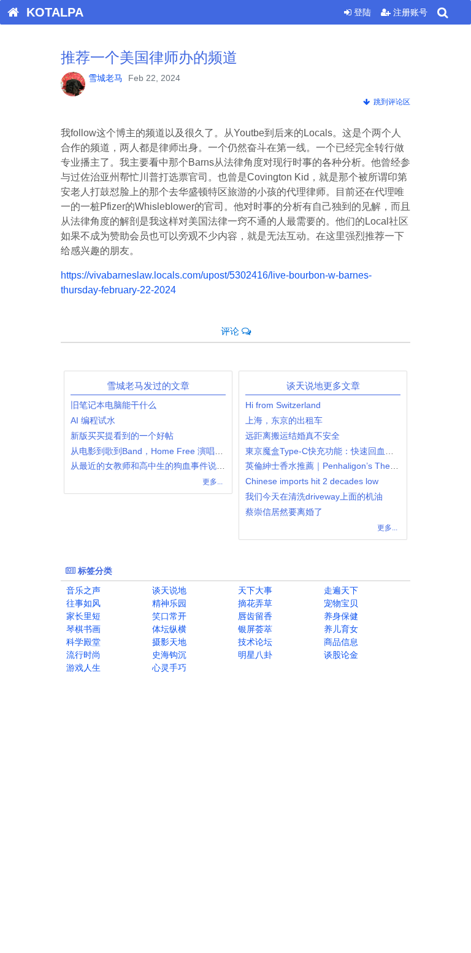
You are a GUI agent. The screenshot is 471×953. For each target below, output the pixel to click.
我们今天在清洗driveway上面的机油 (314, 496)
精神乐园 (168, 603)
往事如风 (82, 603)
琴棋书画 (82, 629)
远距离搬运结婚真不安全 (292, 436)
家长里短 (82, 616)
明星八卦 (254, 655)
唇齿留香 (254, 616)
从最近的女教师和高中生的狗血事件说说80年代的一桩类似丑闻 (191, 466)
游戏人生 (82, 668)
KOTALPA (51, 12)
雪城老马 (105, 78)
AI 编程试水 (93, 420)
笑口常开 (168, 616)
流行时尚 (82, 655)
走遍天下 (339, 590)
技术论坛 (254, 642)
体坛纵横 (168, 629)
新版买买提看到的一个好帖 (122, 436)
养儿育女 (339, 629)
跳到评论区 (390, 102)
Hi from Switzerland (284, 405)
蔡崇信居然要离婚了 (284, 512)
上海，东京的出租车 (284, 420)
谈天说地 (168, 590)
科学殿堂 (82, 642)
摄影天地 (168, 642)
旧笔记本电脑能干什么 (113, 405)
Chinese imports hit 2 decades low (311, 481)
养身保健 (339, 616)
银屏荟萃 (254, 629)
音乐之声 (82, 590)
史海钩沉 (168, 655)
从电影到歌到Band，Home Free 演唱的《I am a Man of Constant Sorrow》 (216, 451)
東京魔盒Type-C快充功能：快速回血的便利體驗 (336, 451)
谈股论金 (339, 655)
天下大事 (254, 590)
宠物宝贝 (339, 603)
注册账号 (409, 12)
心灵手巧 (168, 668)
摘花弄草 (254, 603)
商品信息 (339, 642)
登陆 (361, 12)
